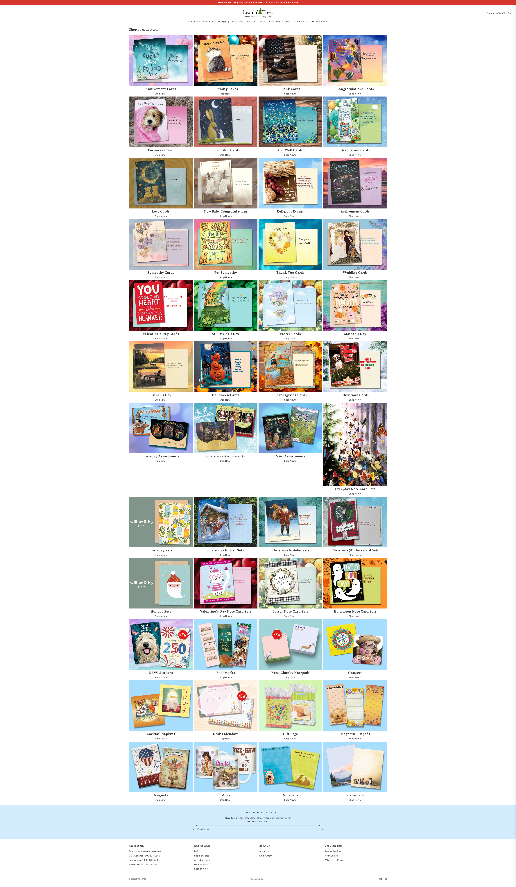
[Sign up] (318, 829)
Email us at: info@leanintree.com (145, 851)
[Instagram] (385, 879)
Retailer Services (333, 851)
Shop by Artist (201, 869)
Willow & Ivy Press (334, 860)
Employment (265, 855)
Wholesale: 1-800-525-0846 (143, 864)
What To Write (201, 864)
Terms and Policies (258, 879)
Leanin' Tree (140, 879)
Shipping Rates (201, 855)
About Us (264, 851)
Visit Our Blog (331, 855)
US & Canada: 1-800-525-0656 (144, 855)
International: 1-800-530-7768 (144, 860)
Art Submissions (202, 860)
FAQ (196, 851)
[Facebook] (380, 879)
